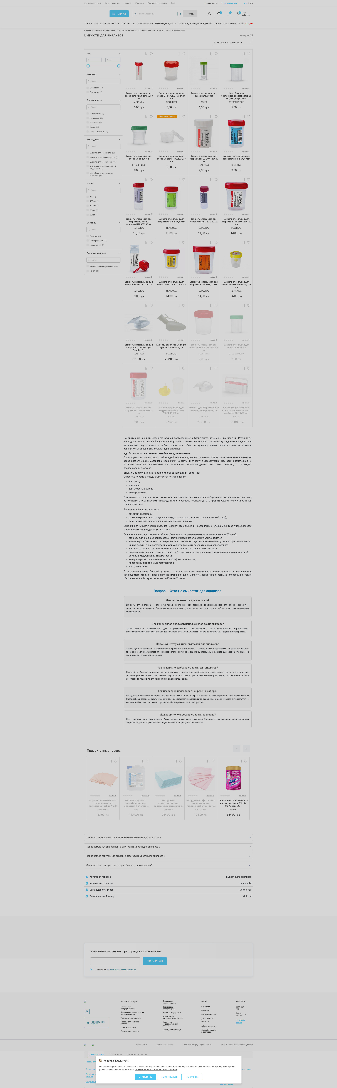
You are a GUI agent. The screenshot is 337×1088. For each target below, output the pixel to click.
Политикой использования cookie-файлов (156, 1069)
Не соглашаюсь (169, 1077)
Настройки (192, 1077)
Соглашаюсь (145, 1077)
